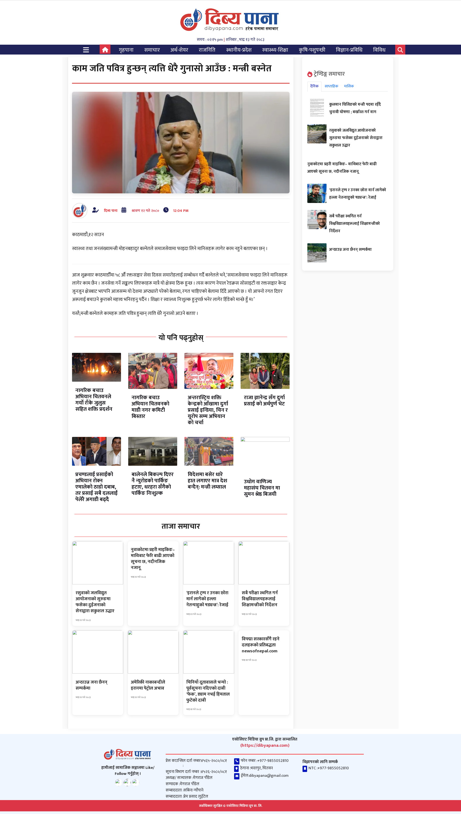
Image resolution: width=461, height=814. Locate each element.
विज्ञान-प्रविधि (349, 50)
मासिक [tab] (349, 86)
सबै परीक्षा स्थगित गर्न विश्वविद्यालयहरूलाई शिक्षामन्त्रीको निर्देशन (354, 223)
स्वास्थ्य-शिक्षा (275, 50)
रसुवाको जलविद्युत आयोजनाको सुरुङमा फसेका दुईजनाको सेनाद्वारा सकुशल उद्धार (355, 138)
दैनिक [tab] (314, 86)
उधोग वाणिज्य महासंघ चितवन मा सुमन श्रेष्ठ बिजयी (262, 488)
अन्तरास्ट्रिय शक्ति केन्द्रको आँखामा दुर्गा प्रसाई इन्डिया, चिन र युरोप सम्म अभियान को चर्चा (208, 410)
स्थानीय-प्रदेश (239, 50)
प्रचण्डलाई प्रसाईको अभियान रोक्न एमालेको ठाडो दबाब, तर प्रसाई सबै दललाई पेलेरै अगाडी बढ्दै (96, 487)
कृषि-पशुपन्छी (312, 50)
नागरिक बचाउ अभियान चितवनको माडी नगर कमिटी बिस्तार (150, 407)
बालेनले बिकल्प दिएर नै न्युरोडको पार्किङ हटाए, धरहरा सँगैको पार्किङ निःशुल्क (153, 484)
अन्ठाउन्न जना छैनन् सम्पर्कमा (350, 249)
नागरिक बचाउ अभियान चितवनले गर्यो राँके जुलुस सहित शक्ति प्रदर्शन (93, 400)
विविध (379, 50)
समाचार (152, 50)
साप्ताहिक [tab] (331, 86)
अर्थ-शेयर (179, 50)
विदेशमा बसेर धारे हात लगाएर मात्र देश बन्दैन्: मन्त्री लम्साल (207, 480)
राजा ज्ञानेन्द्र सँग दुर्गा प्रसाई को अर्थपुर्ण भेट (264, 400)
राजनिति (207, 50)
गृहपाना (126, 50)
